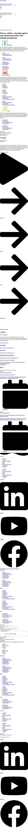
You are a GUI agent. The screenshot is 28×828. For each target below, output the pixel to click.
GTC (4, 646)
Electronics (2, 569)
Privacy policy (6, 645)
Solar (1, 611)
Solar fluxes (5, 120)
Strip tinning (5, 87)
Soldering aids (5, 62)
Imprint (4, 644)
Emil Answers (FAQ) (7, 464)
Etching (4, 84)
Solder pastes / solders (7, 55)
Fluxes (4, 53)
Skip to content (3, 0)
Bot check (2, 637)
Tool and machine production (9, 99)
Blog (4, 463)
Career (4, 459)
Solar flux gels (6, 121)
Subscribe (2, 640)
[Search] (15, 5)
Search (1, 5)
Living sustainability (7, 461)
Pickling (4, 85)
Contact (4, 466)
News (4, 462)
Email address (3, 628)
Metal (1, 588)
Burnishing (5, 86)
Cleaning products (6, 54)
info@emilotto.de (3, 135)
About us (4, 458)
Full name (2, 626)
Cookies (4, 647)
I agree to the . (11, 633)
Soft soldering (5, 97)
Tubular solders (6, 123)
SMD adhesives (6, 63)
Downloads (5, 465)
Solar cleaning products (7, 122)
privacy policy (13, 633)
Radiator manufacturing (7, 96)
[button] (14, 8)
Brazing (4, 95)
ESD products (5, 64)
